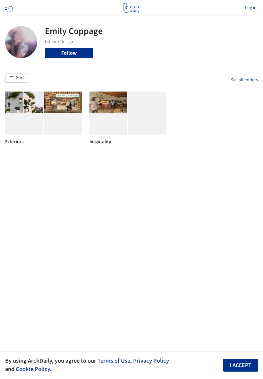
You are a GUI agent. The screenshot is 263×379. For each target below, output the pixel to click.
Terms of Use (114, 361)
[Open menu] (8, 7)
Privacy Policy (151, 361)
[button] (16, 78)
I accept (240, 365)
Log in (251, 7)
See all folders (244, 80)
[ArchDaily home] (131, 8)
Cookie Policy (33, 369)
